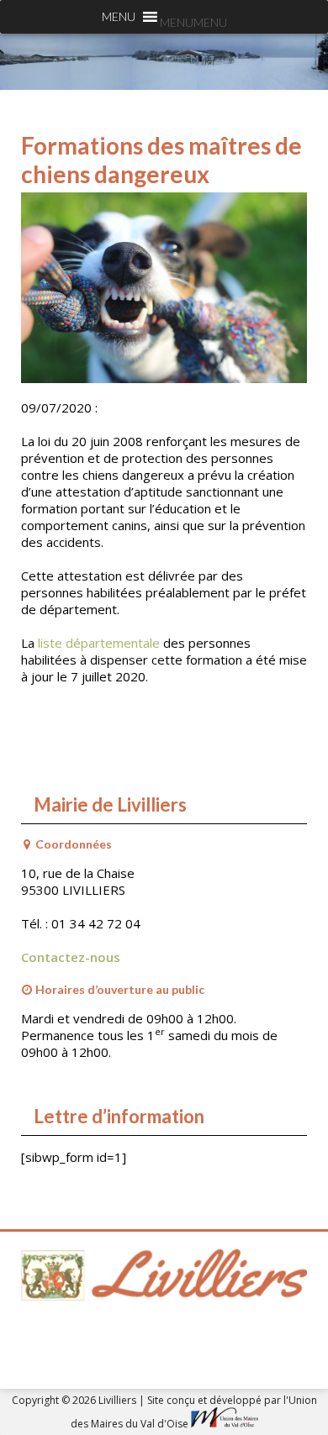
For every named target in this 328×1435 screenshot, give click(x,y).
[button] (193, 22)
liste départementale (99, 642)
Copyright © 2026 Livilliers (75, 1400)
